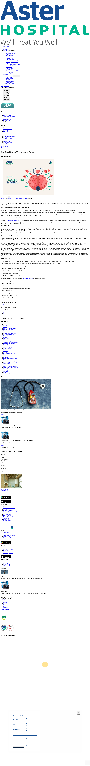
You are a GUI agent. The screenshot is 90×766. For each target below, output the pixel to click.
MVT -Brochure (10, 55)
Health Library (6, 130)
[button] (45, 146)
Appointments (6, 47)
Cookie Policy (6, 518)
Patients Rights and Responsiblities (11, 140)
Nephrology (6, 349)
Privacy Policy (6, 141)
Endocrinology (6, 338)
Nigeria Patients (9, 82)
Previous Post (4, 300)
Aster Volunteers (7, 119)
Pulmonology (6, 368)
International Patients (8, 76)
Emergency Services (10, 53)
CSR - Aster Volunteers (8, 537)
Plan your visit (9, 68)
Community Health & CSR (9, 329)
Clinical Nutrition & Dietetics (9, 328)
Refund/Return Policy (8, 514)
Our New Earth (6, 120)
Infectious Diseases (7, 347)
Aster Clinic (9, 67)
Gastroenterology (7, 341)
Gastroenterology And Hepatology (11, 342)
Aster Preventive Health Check (13, 64)
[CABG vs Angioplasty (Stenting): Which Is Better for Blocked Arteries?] (5, 588)
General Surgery (7, 346)
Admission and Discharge (9, 136)
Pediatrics (5, 359)
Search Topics (4, 318)
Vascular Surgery (7, 373)
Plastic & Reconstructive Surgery (10, 362)
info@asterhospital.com (6, 599)
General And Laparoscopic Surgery (11, 343)
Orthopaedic (9, 57)
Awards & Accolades (8, 549)
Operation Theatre (10, 59)
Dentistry (5, 330)
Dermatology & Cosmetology (10, 333)
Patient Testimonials (7, 129)
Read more (3, 414)
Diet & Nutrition (7, 335)
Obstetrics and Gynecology (9, 353)
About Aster (6, 114)
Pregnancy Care (6, 364)
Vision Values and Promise (9, 116)
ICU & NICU (9, 54)
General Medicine (7, 344)
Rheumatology (6, 371)
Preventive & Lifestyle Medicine (10, 367)
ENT (4, 339)
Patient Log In (6, 506)
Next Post (3, 304)
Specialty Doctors (7, 143)
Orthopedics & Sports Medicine (10, 358)
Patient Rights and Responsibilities (11, 511)
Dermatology (6, 332)
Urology (5, 372)
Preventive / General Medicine (10, 366)
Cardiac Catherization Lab (12, 60)
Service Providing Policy (8, 513)
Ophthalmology (6, 356)
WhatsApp (24, 198)
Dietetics (5, 337)
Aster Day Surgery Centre (12, 62)
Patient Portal (6, 46)
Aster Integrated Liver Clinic (12, 70)
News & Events (6, 562)
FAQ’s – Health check (11, 65)
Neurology (3, 198)
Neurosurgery (6, 352)
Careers (5, 117)
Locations (5, 74)
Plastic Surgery (6, 363)
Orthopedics (6, 357)
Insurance (5, 137)
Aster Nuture (9, 69)
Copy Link (30, 198)
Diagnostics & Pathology (8, 334)
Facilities (5, 50)
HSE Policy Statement (8, 123)
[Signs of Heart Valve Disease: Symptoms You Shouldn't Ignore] (4, 573)
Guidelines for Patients (8, 510)
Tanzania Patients (10, 81)
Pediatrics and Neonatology (9, 361)
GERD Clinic (9, 73)
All (4, 324)
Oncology (5, 354)
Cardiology (5, 327)
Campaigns (5, 131)
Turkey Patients (9, 78)
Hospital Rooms (9, 58)
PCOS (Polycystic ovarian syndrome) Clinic (16, 72)
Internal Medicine (7, 348)
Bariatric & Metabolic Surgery (10, 325)
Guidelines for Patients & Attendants (11, 138)
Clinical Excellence (7, 565)
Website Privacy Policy (8, 516)
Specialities (5, 49)
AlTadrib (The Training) (8, 83)
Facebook (10, 198)
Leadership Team (7, 536)
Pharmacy (8, 63)
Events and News (7, 127)
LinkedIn (20, 198)
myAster (8, 51)
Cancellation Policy (7, 515)
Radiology (5, 370)
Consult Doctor (6, 519)
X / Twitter (15, 198)
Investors (5, 551)
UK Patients (9, 77)
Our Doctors (6, 550)
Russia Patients (9, 79)
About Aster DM (7, 548)
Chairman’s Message (8, 115)
